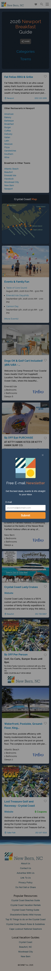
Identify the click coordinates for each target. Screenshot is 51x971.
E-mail (8, 502)
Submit (25, 515)
